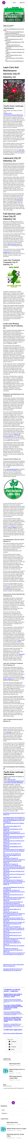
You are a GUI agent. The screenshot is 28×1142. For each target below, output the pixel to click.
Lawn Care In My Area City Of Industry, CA (13, 925)
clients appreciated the (12, 469)
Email (12, 1069)
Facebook (13, 1062)
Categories (22, 2)
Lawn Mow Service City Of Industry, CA (13, 900)
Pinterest (13, 1067)
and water (9, 752)
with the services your (13, 244)
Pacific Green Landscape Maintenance (14, 32)
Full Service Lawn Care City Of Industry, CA (15, 34)
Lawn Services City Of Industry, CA (12, 874)
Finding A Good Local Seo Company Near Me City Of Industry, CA (13, 985)
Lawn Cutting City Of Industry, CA (11, 852)
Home (14, 2)
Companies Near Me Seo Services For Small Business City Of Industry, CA (12, 990)
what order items (18, 199)
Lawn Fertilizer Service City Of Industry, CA (14, 839)
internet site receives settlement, (11, 435)
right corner (21, 150)
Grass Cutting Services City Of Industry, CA (14, 880)
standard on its (7, 252)
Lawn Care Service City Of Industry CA (14, 1108)
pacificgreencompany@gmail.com (15, 801)
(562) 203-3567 (8, 113)
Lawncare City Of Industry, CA (12, 33)
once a (19, 640)
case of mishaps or (13, 527)
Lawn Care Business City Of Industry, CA (13, 974)
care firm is (8, 588)
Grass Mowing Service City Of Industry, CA (13, 838)
